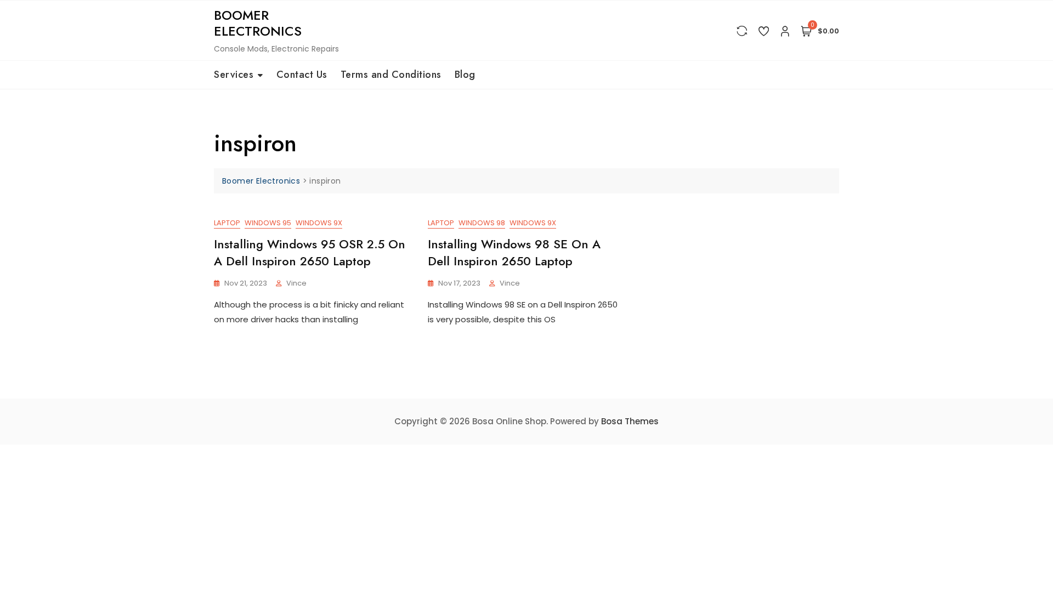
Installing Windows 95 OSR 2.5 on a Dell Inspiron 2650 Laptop (309, 252)
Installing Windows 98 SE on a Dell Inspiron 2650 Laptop (514, 252)
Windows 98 (481, 223)
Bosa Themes (630, 421)
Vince (296, 283)
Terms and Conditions (391, 74)
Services (233, 74)
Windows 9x (319, 223)
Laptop (227, 223)
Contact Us (301, 74)
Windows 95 (268, 223)
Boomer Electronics (258, 23)
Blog (465, 74)
